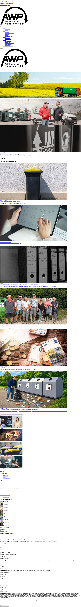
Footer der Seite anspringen (5, 5)
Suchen (1, 47)
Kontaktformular (5, 476)
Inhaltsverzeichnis (6, 475)
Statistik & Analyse (5, 544)
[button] (4, 28)
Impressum (4, 477)
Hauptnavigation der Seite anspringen (7, 1)
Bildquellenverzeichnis (4, 501)
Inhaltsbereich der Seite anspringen (6, 3)
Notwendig (4, 543)
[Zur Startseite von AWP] (14, 24)
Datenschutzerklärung (6, 478)
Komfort (3, 545)
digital (8, 527)
